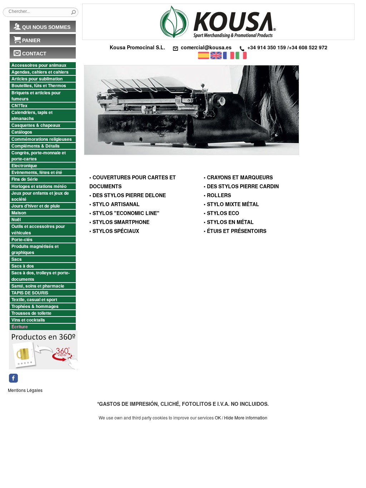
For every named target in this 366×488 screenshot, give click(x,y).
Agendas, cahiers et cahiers (40, 72)
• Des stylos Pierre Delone (127, 195)
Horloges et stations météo (38, 186)
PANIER (31, 40)
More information (250, 417)
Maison (18, 213)
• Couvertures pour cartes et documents (132, 182)
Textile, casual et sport (34, 300)
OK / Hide (224, 417)
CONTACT (34, 53)
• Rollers (217, 195)
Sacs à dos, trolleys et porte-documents (40, 276)
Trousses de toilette (31, 313)
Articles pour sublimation (37, 79)
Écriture (19, 327)
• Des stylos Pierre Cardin (241, 186)
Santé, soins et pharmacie (37, 286)
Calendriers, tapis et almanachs (32, 115)
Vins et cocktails (28, 320)
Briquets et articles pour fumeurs (36, 96)
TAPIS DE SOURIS (29, 293)
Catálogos (21, 132)
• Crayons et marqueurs (238, 177)
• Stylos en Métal (229, 221)
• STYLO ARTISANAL (114, 204)
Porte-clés (22, 239)
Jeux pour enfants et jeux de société (40, 196)
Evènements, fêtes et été (36, 172)
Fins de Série (24, 179)
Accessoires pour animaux (38, 65)
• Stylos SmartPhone (119, 221)
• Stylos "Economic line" (124, 212)
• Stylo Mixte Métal (231, 204)
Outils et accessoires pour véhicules (38, 229)
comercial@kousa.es (206, 47)
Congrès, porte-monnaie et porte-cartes (38, 156)
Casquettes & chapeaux (35, 125)
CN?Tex (19, 106)
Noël (16, 219)
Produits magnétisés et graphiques (35, 249)
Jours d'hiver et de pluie (35, 206)
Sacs (16, 259)
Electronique (24, 166)
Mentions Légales (25, 390)
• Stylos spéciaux (114, 230)
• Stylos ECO (221, 212)
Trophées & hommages (35, 306)
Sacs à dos (22, 266)
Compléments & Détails (35, 146)
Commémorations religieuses (41, 139)
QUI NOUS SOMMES (46, 27)
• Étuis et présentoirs (235, 230)
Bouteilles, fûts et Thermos (38, 86)
